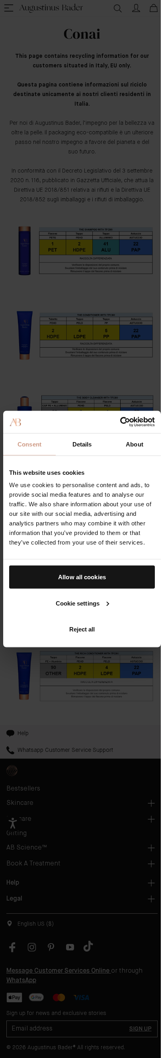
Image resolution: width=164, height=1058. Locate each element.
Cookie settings (78, 603)
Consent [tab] (29, 444)
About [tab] (134, 444)
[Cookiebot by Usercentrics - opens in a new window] (120, 422)
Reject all (82, 629)
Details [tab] (82, 444)
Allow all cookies (82, 577)
